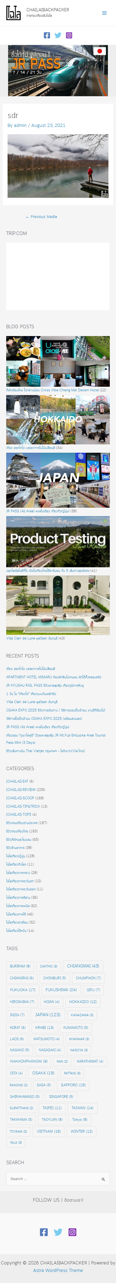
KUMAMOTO (75, 1027)
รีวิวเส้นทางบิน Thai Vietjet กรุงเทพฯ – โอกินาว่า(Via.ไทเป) (45, 751)
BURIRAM (20, 966)
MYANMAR (79, 1039)
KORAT (18, 1027)
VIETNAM (49, 1131)
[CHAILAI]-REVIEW (21, 790)
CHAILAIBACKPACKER (47, 10)
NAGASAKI (50, 1050)
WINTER (82, 1131)
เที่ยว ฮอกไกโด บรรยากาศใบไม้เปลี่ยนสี (30, 448)
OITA (16, 1073)
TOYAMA (18, 1131)
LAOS (17, 1039)
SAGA (44, 1085)
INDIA (17, 1015)
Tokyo (79, 1119)
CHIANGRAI (22, 978)
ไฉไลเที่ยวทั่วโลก (16, 864)
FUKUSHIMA (61, 990)
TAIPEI (52, 1108)
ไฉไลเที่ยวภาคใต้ (16, 914)
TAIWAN (82, 1108)
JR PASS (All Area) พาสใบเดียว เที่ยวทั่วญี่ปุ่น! (37, 511)
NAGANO (19, 1050)
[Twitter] (58, 35)
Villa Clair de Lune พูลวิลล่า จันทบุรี (31, 638)
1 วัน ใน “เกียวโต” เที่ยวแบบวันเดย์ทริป (31, 694)
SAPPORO (73, 1085)
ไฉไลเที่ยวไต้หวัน (16, 931)
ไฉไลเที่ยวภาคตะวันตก (20, 881)
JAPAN (47, 1015)
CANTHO (48, 966)
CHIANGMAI (83, 966)
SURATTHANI (21, 1108)
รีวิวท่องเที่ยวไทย (17, 831)
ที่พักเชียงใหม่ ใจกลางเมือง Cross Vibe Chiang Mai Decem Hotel (52, 390)
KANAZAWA (82, 1015)
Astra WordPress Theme (58, 1271)
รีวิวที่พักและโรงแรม (18, 840)
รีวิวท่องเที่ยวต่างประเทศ (21, 823)
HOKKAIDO (83, 1002)
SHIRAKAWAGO (25, 1096)
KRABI (44, 1027)
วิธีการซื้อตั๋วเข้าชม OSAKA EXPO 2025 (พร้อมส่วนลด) (44, 719)
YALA (16, 1142)
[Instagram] (69, 35)
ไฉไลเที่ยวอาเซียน (17, 922)
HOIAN (52, 1002)
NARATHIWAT (90, 1061)
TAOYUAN (52, 1119)
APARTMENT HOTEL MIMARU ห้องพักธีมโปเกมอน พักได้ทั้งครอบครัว (53, 677)
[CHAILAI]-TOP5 (18, 814)
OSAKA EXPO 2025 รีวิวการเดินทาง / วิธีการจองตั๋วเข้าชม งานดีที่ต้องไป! (55, 710)
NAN (62, 1061)
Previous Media (41, 217)
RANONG (19, 1085)
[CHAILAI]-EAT (17, 781)
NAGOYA (79, 1050)
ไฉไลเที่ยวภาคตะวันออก (21, 889)
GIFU (93, 990)
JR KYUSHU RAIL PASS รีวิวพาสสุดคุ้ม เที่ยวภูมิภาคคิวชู (45, 685)
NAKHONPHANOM (28, 1061)
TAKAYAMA (21, 1119)
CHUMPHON (88, 978)
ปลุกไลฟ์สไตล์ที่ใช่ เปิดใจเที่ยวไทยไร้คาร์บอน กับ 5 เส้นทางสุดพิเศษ (47, 571)
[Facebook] (46, 35)
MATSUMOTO (46, 1039)
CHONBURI (54, 978)
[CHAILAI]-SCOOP (20, 798)
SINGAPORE (61, 1096)
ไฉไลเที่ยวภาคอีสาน (18, 897)
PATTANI (72, 1073)
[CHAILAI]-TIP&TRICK (23, 806)
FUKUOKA (22, 990)
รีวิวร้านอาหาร (15, 848)
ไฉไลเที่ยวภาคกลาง (18, 873)
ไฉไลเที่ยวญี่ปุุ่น (15, 856)
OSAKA (43, 1073)
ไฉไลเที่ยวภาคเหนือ (18, 906)
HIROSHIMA (22, 1002)
